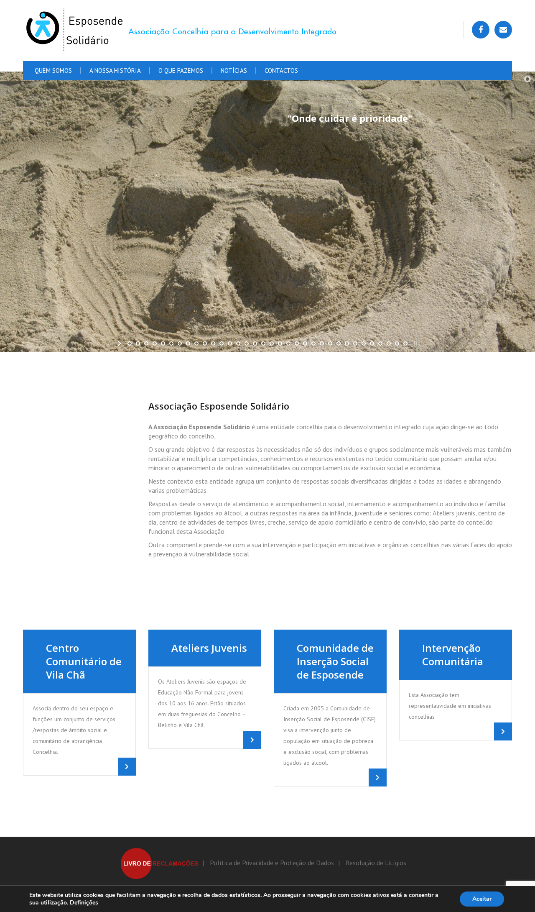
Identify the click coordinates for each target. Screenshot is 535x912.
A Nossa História (115, 70)
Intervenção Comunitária (452, 654)
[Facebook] (480, 29)
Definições (84, 903)
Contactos (281, 70)
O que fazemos (180, 70)
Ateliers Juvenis (209, 648)
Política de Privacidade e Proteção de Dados (272, 862)
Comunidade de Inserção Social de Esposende (335, 661)
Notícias (234, 70)
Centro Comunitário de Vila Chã (84, 661)
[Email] (503, 29)
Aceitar (482, 899)
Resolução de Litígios (376, 862)
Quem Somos (53, 70)
